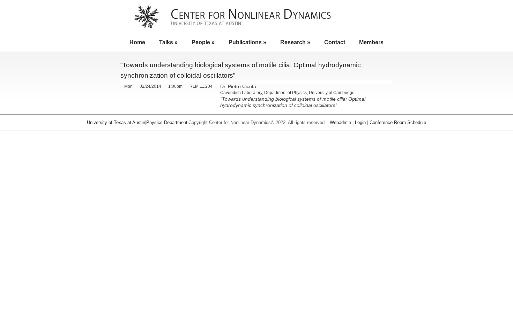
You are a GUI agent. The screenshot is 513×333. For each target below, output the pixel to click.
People (203, 42)
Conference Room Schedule (398, 122)
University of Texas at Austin (116, 122)
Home (137, 42)
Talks (168, 42)
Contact (334, 42)
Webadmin (340, 122)
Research (295, 42)
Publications (247, 42)
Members (371, 42)
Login (360, 122)
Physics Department (166, 122)
